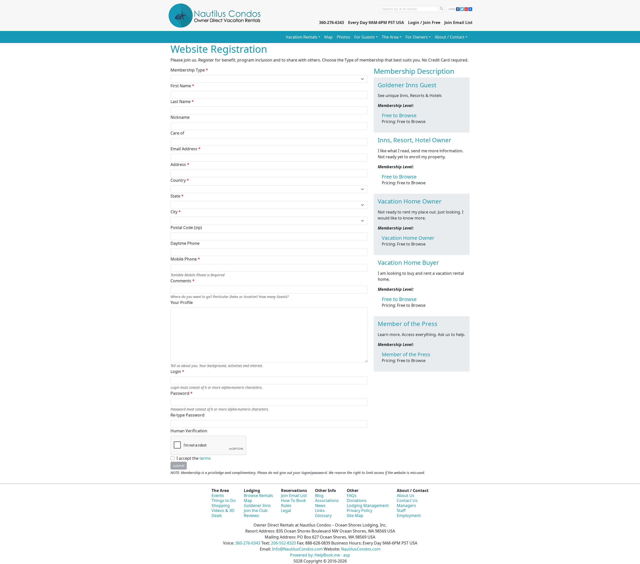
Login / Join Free (424, 22)
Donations (356, 500)
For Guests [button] (364, 37)
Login (177, 371)
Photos (343, 37)
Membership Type (189, 70)
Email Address (185, 149)
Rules (286, 505)
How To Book (293, 500)
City (175, 211)
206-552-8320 (283, 543)
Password (181, 393)
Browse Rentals (258, 495)
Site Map (355, 515)
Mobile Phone (185, 259)
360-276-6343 (331, 22)
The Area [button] (390, 37)
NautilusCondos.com (360, 549)
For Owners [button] (417, 37)
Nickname (180, 117)
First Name (182, 85)
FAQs (351, 495)
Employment (409, 515)
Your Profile (181, 302)
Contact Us (407, 500)
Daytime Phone (185, 243)
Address (179, 164)
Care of (177, 133)
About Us (405, 495)
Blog (319, 495)
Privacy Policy (359, 510)
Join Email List (458, 22)
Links (320, 510)
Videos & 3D (223, 510)
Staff (401, 510)
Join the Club (256, 510)
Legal (286, 510)
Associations (327, 500)
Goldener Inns (257, 505)
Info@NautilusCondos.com (297, 549)
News (320, 505)
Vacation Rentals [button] (301, 37)
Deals (217, 515)
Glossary (323, 515)
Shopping (221, 505)
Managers (406, 505)
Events (218, 495)
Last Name (182, 101)
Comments (182, 281)
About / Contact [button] (449, 37)
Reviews (251, 515)
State (177, 196)
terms (205, 458)
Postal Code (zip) (186, 227)
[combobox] (409, 9)
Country (179, 180)
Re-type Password (187, 415)
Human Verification (188, 431)
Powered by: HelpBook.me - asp (320, 555)
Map (328, 37)
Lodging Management (368, 505)
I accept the (193, 458)
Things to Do (224, 500)
